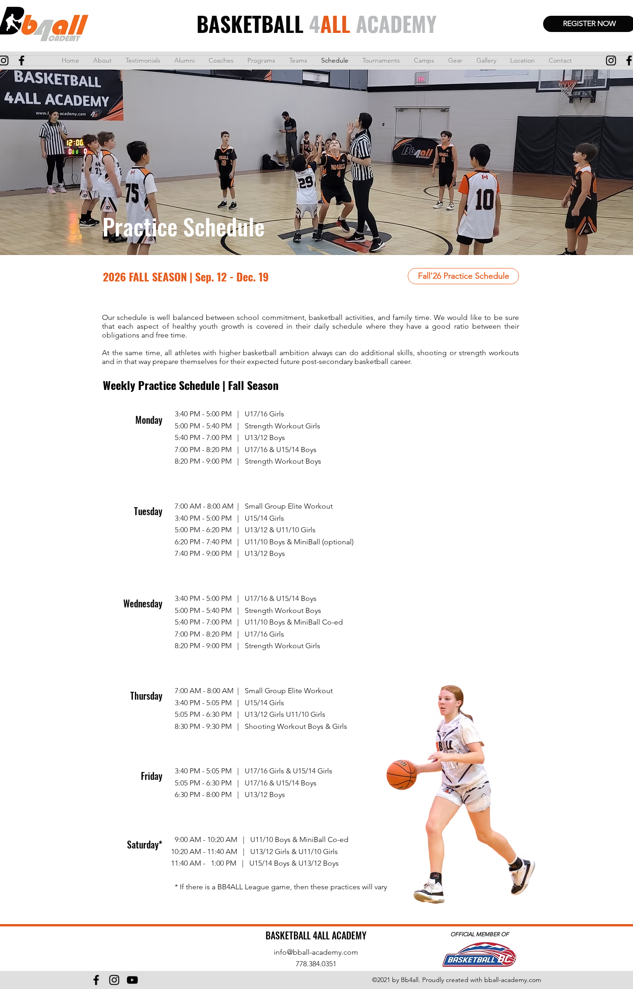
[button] (463, 276)
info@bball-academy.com (316, 952)
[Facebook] (96, 980)
